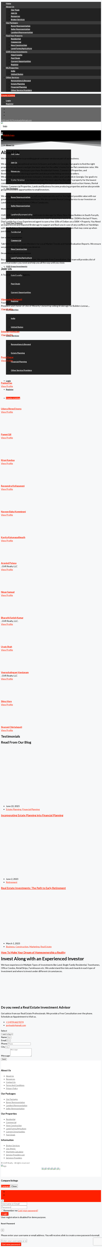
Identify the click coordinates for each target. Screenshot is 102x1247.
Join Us (14, 13)
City (3, 1046)
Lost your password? (28, 1210)
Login (8, 100)
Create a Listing (8, 95)
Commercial (16, 42)
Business (10, 946)
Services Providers (14, 1158)
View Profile (7, 309)
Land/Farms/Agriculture (21, 48)
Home (8, 3)
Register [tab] (10, 1195)
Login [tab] (8, 1191)
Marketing (34, 946)
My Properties (12, 68)
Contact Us (11, 1082)
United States (17, 74)
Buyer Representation (20, 26)
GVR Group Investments (16, 52)
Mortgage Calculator (14, 1151)
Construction (22, 946)
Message (5, 1055)
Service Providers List (15, 1155)
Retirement (11, 882)
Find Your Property (14, 36)
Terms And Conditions (15, 1085)
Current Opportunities (21, 61)
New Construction (19, 45)
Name (4, 1037)
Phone (4, 1043)
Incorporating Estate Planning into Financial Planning (32, 815)
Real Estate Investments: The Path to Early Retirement (33, 887)
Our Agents (11, 1148)
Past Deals (15, 58)
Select (4, 1030)
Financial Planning (19, 87)
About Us (10, 7)
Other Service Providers (21, 90)
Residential (16, 39)
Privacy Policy (12, 1088)
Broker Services (18, 19)
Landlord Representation (22, 32)
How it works (16, 55)
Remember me (10, 1210)
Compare (5, 1186)
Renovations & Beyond (21, 81)
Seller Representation (20, 29)
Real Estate (46, 946)
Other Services (12, 77)
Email (4, 1040)
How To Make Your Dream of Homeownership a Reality (33, 952)
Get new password (11, 1244)
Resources (15, 16)
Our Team (15, 10)
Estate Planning (18, 84)
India (13, 71)
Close (14, 1186)
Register (14, 64)
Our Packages (12, 23)
